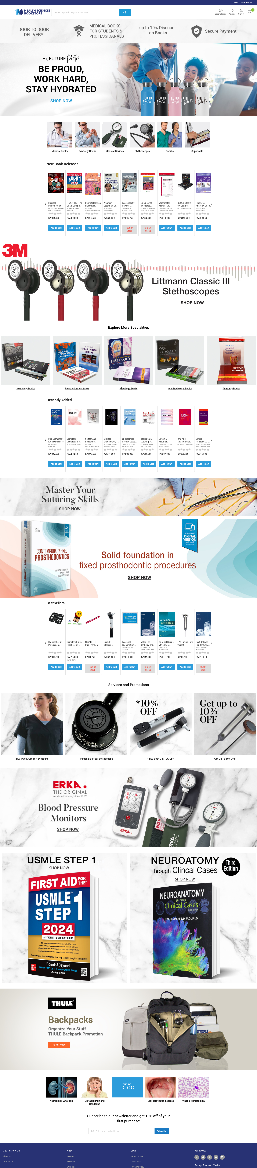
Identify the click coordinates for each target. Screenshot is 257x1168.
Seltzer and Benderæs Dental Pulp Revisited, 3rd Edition (91, 440)
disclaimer (136, 1161)
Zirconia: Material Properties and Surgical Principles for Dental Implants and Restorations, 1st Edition (166, 440)
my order (71, 1161)
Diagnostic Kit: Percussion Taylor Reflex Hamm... (55, 643)
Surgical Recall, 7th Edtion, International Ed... (166, 643)
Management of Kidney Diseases (56, 440)
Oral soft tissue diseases (161, 1100)
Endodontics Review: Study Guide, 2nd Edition (128, 440)
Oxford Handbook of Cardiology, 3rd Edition (203, 440)
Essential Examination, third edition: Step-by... (128, 643)
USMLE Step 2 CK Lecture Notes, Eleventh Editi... (184, 204)
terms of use (137, 1156)
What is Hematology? (193, 1100)
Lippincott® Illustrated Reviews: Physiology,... (147, 204)
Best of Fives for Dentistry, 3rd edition (202, 643)
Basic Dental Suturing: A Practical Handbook (146, 440)
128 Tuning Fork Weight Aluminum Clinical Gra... (185, 643)
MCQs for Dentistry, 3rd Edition (147, 643)
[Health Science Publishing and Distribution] (32, 11)
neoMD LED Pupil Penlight (91, 643)
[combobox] (91, 12)
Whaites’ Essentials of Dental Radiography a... (111, 204)
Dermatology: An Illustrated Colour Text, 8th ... (93, 204)
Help (236, 2)
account (71, 1156)
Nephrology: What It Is (61, 1100)
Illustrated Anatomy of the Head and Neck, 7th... (203, 204)
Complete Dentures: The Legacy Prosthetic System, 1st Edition (73, 440)
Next (211, 202)
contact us (8, 1161)
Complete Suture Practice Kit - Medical (74, 643)
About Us (7, 1156)
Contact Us (246, 2)
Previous (45, 202)
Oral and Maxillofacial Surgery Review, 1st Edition (184, 440)
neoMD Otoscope (108, 643)
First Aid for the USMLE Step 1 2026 (74, 204)
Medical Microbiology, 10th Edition (54, 204)
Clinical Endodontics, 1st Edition (111, 440)
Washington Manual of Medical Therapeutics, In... (165, 204)
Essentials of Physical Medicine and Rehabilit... (128, 204)
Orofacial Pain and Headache (95, 1102)
